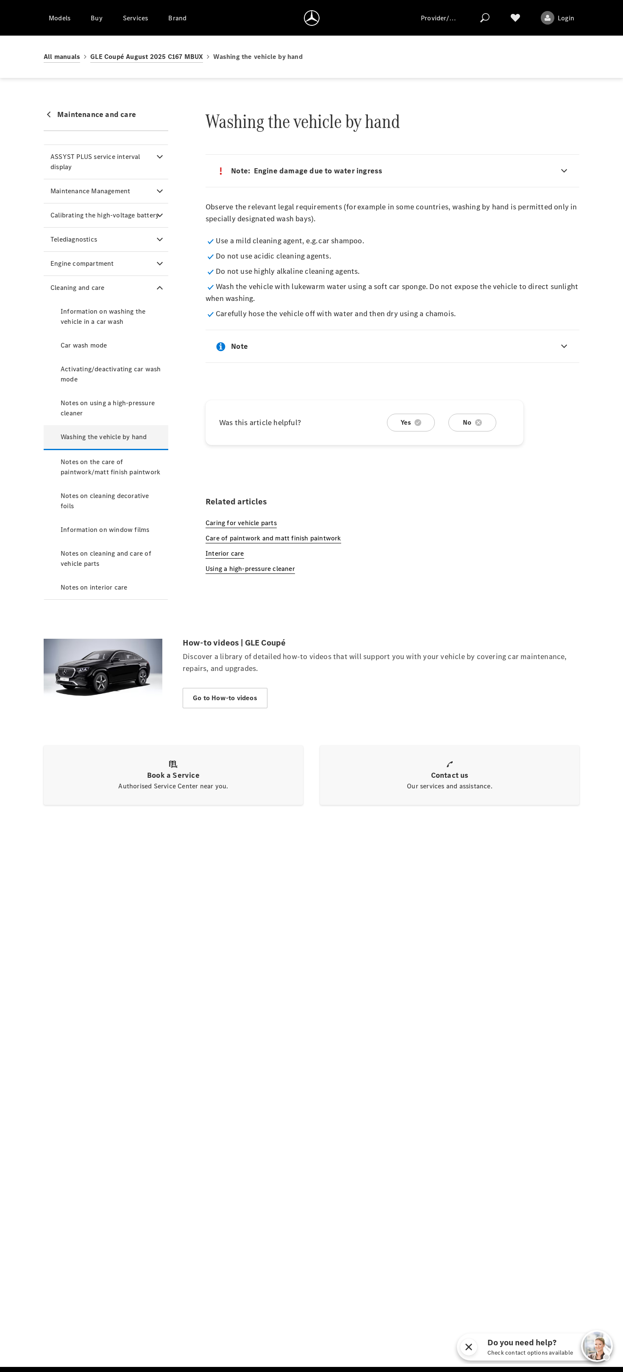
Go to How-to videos (225, 697)
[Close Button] (468, 1347)
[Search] (485, 18)
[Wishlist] (515, 18)
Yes (406, 422)
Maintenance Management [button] (90, 190)
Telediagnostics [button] (73, 239)
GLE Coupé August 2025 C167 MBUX (146, 56)
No (467, 422)
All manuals (62, 56)
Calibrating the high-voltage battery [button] (104, 215)
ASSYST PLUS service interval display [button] (95, 161)
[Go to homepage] (312, 18)
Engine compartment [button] (82, 263)
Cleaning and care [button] (77, 287)
